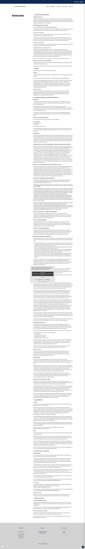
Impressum (40, 543)
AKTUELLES (59, 6)
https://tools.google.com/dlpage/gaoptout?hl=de (41, 487)
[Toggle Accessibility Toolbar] (83, 547)
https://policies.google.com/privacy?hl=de (53, 508)
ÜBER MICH (65, 6)
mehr (43, 277)
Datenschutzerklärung (44, 281)
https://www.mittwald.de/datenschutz (62, 78)
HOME (47, 6)
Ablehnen (43, 274)
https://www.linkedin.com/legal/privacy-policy (41, 428)
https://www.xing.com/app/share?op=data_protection (47, 448)
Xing (82, 1)
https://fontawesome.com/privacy (39, 517)
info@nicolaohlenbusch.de (42, 531)
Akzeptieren (42, 272)
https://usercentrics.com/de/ (51, 328)
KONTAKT (71, 6)
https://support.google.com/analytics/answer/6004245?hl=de (48, 490)
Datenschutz (45, 543)
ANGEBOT (52, 6)
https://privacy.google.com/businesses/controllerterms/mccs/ (50, 480)
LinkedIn (77, 1)
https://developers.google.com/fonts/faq (60, 507)
